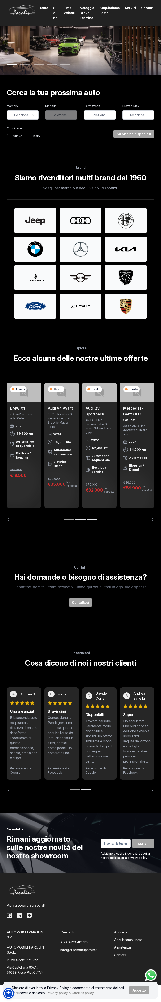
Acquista (120, 932)
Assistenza (122, 947)
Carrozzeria (92, 106)
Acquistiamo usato (109, 10)
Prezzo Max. (131, 106)
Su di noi (55, 13)
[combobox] (23, 115)
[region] (80, 452)
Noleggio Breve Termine (87, 13)
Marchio (12, 106)
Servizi (130, 8)
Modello (51, 106)
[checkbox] (8, 136)
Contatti (147, 8)
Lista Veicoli (69, 10)
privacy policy (137, 857)
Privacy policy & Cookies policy (70, 993)
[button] (8, 993)
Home (43, 8)
